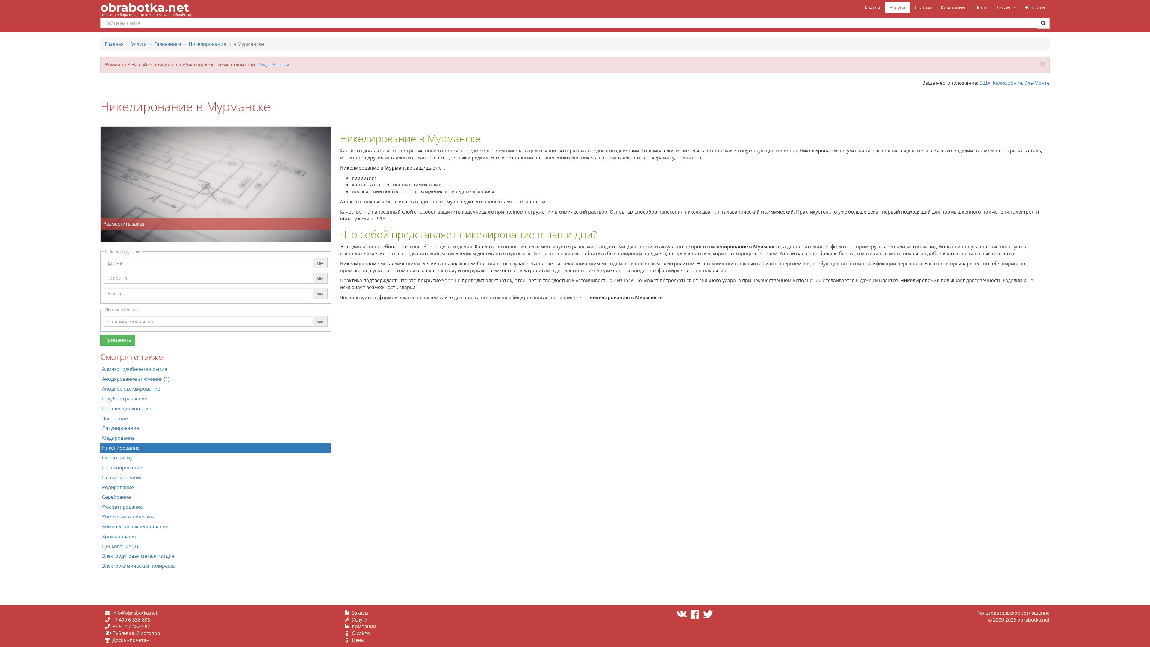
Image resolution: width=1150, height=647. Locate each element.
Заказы (871, 7)
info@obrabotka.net (135, 613)
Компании (953, 7)
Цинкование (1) (120, 546)
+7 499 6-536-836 (131, 619)
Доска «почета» (130, 640)
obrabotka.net (144, 7)
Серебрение (116, 497)
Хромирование (119, 536)
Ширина (117, 272)
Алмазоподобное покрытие (134, 369)
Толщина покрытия (130, 315)
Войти (1037, 7)
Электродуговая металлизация (138, 556)
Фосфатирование (122, 507)
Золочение (115, 418)
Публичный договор (136, 633)
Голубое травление (124, 398)
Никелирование (121, 448)
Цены (981, 7)
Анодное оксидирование (131, 389)
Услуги (897, 7)
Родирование (118, 487)
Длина (115, 257)
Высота (116, 288)
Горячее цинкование (126, 408)
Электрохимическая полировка (139, 566)
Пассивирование (122, 467)
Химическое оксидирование (135, 526)
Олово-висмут (118, 457)
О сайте (1006, 7)
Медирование (118, 438)
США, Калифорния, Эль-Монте (1014, 83)
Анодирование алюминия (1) (136, 379)
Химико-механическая (128, 516)
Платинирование (122, 477)
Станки (923, 7)
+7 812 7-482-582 (131, 626)
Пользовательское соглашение (1013, 613)
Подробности (273, 64)
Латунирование (120, 428)
